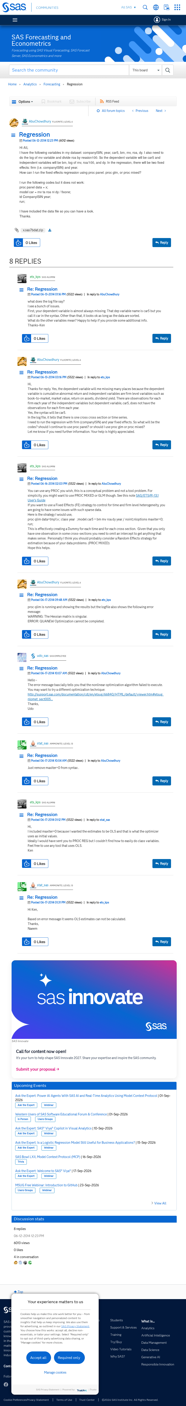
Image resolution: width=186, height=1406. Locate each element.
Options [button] (24, 102)
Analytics (30, 84)
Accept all (38, 1357)
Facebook (6, 1384)
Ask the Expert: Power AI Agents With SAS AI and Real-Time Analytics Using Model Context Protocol (86, 1096)
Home (12, 84)
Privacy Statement (38, 1399)
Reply (164, 243)
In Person (23, 1119)
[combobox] (91, 70)
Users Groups (45, 1119)
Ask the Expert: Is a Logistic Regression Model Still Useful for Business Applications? (75, 1143)
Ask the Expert (26, 1105)
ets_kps (35, 277)
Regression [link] (75, 84)
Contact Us (166, 7)
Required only (69, 1357)
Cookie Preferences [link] (15, 1399)
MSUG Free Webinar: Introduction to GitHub (46, 1185)
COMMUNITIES (47, 8)
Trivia (21, 1161)
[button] (14, 135)
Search (145, 7)
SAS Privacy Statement (75, 1326)
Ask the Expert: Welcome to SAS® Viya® (43, 1171)
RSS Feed (112, 101)
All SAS (126, 7)
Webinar (49, 1105)
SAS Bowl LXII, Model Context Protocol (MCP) (47, 1157)
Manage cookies (55, 1372)
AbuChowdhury (40, 121)
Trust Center (87, 1399)
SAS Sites (177, 7)
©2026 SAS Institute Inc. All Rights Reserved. (130, 1399)
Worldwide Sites (156, 7)
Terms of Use (64, 1399)
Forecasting (52, 84)
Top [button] (20, 1292)
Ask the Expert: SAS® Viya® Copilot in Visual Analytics (53, 1128)
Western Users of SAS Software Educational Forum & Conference (61, 1114)
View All (160, 1203)
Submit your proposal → (37, 1069)
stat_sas (43, 743)
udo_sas (43, 656)
